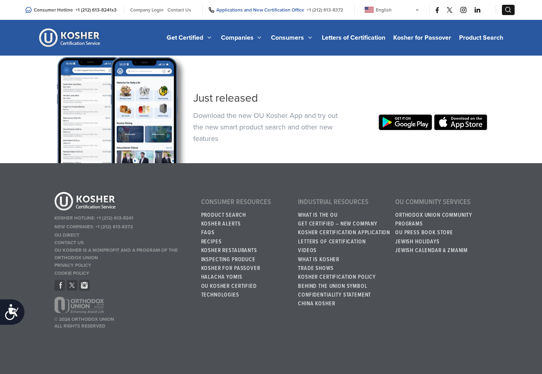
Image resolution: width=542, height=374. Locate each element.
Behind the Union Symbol (332, 286)
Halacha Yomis (221, 277)
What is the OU (318, 215)
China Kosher (316, 303)
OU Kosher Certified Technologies (229, 291)
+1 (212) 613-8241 (93, 10)
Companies (238, 38)
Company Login (146, 10)
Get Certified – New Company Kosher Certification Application (344, 228)
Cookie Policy (71, 273)
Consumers (288, 38)
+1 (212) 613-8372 (325, 10)
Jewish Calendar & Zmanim (431, 250)
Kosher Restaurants (229, 250)
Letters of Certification (353, 38)
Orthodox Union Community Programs (433, 219)
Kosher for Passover (422, 38)
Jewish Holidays (417, 241)
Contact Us (179, 10)
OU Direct (66, 235)
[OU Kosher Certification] (70, 38)
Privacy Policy (72, 265)
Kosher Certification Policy (337, 277)
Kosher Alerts (221, 223)
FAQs (208, 232)
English (384, 10)
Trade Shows (315, 268)
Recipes (211, 241)
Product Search (481, 38)
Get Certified (186, 38)
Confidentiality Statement (334, 295)
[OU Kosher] (124, 202)
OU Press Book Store (424, 232)
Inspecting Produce (228, 259)
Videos (307, 250)
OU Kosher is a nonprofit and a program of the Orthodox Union (116, 253)
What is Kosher (318, 259)
